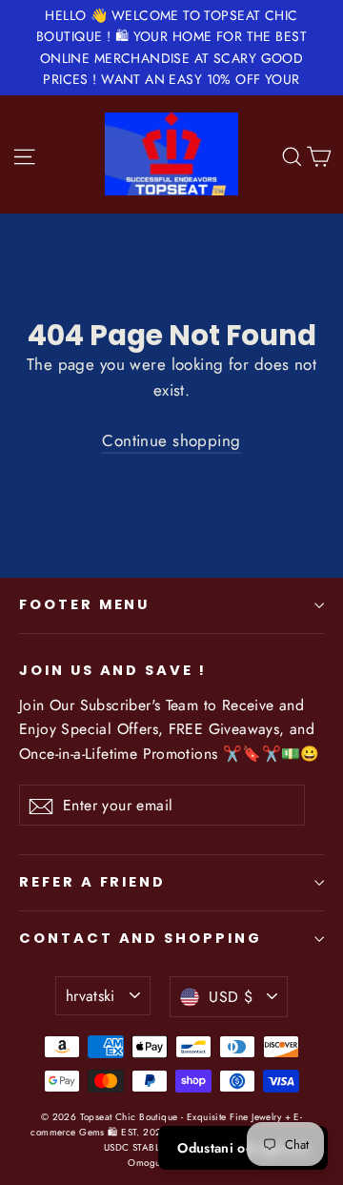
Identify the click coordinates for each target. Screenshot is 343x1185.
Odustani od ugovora (243, 1147)
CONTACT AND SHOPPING (140, 938)
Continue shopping (171, 440)
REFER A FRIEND (92, 881)
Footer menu (84, 604)
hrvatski (90, 996)
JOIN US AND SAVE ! (113, 670)
